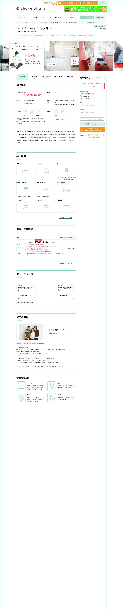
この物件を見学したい (88, 96)
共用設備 (34, 76)
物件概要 (22, 76)
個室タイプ (72, 35)
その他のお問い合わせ (88, 99)
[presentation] (3, 57)
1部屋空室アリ (98, 77)
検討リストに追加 (99, 26)
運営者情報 (70, 76)
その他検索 (99, 17)
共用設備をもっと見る (65, 218)
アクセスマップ (58, 76)
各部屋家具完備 (22, 37)
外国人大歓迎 (29, 35)
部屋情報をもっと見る (65, 263)
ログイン (102, 3)
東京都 (45, 22)
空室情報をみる (58, 119)
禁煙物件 (92, 35)
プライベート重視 (62, 35)
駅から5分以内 (39, 35)
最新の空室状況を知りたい (89, 94)
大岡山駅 (73, 22)
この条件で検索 (88, 17)
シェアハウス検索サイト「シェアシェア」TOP (30, 22)
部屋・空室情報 (46, 76)
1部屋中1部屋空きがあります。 (67, 237)
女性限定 (21, 35)
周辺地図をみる (28, 103)
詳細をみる (71, 248)
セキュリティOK (82, 35)
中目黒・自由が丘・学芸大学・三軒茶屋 (59, 22)
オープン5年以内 (50, 35)
